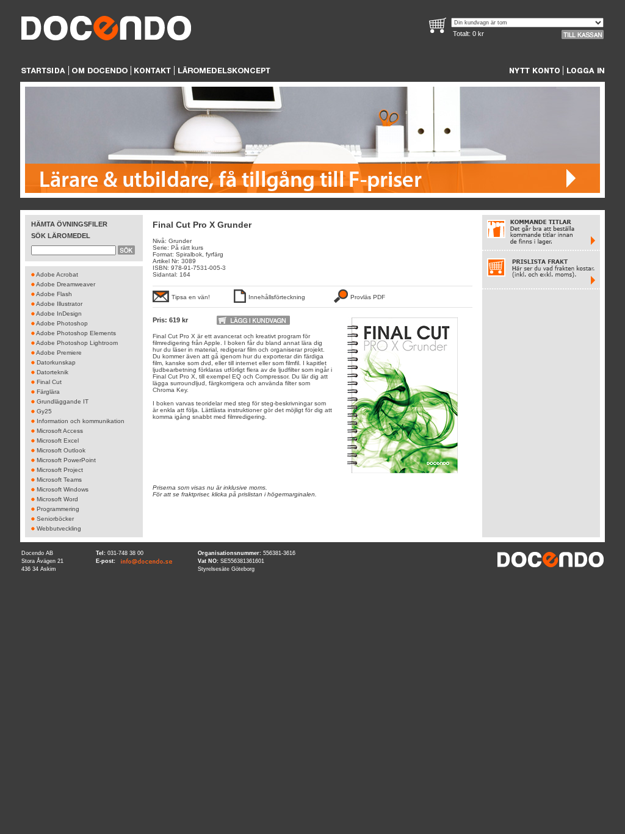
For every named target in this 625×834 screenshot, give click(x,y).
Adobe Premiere (59, 352)
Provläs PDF (367, 297)
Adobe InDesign (59, 313)
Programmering (58, 509)
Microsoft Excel (58, 440)
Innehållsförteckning (276, 297)
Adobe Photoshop (62, 323)
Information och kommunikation (81, 421)
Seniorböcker (55, 518)
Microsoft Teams (59, 479)
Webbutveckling (59, 528)
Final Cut (49, 382)
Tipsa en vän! (191, 297)
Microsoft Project (60, 469)
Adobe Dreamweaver (65, 284)
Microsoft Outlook (61, 450)
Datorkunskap (56, 362)
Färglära (48, 391)
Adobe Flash (54, 294)
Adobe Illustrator (59, 303)
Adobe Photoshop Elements (76, 333)
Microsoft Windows (63, 489)
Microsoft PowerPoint (66, 460)
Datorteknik (52, 372)
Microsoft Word (57, 499)
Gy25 (44, 411)
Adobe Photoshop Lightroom (77, 342)
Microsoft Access (60, 430)
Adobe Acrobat (57, 274)
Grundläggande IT (63, 401)
